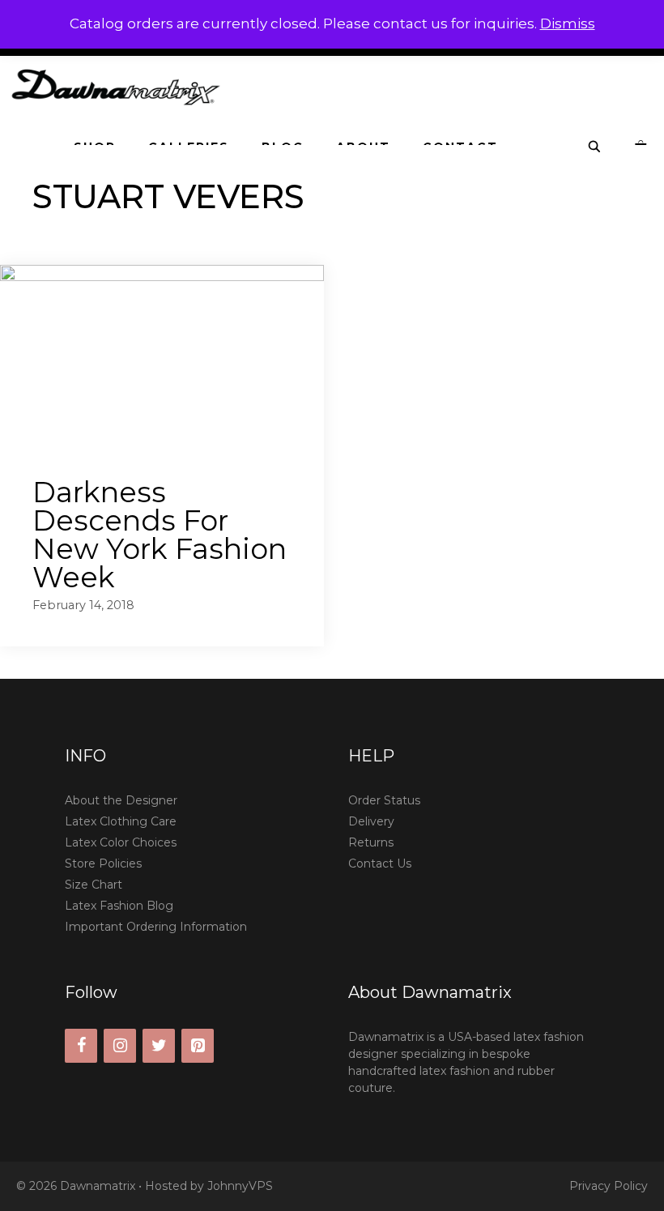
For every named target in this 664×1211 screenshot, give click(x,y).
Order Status (384, 800)
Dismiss (567, 23)
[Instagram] (120, 1046)
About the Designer (121, 800)
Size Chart (93, 884)
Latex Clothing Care (121, 821)
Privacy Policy (608, 1186)
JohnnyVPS (240, 1186)
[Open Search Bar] (595, 147)
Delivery (371, 821)
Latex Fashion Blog (119, 905)
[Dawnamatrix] (120, 86)
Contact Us (379, 863)
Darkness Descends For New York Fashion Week (159, 535)
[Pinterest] (197, 1046)
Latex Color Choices (121, 842)
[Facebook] (81, 1046)
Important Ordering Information (156, 926)
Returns (371, 842)
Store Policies (103, 863)
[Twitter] (159, 1046)
